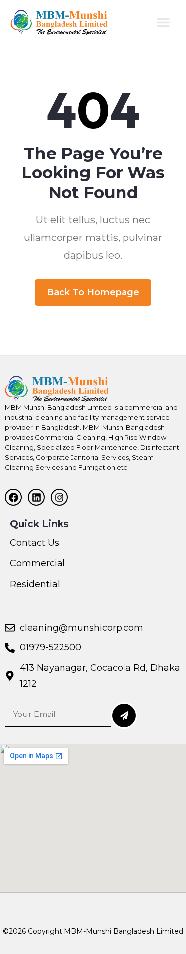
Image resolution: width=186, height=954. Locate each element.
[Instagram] (59, 497)
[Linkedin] (36, 497)
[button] (163, 22)
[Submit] (124, 715)
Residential (35, 584)
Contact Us (34, 542)
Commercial (37, 563)
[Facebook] (13, 497)
